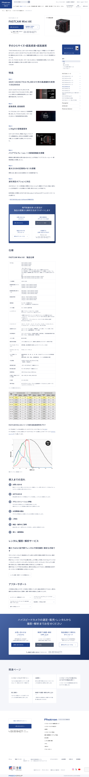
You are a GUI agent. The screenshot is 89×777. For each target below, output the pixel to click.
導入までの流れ (66, 65)
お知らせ (78, 2)
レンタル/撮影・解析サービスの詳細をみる (19, 575)
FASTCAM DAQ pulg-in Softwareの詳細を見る (22, 199)
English (82, 2)
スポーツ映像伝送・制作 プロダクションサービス (39, 760)
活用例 (46, 6)
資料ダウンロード (78, 6)
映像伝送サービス (26, 760)
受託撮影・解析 (34, 6)
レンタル (29, 6)
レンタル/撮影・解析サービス (68, 66)
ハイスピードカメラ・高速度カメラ (18, 10)
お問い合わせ (85, 6)
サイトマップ (63, 770)
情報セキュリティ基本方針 (55, 770)
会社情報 (68, 2)
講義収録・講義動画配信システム (36, 759)
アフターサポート (56, 6)
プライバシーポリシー (45, 770)
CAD (24, 759)
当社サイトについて (37, 770)
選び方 (17, 6)
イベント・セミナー (62, 2)
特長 (64, 61)
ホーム (57, 2)
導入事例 (51, 6)
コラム (62, 6)
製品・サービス (23, 6)
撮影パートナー (41, 6)
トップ (14, 6)
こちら (45, 429)
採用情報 (72, 2)
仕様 (64, 63)
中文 (86, 2)
